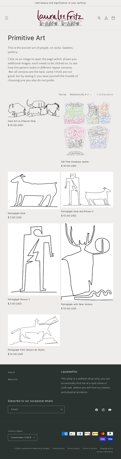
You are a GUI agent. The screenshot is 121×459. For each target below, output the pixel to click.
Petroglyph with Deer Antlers (76, 304)
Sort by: (63, 94)
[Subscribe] (61, 409)
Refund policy (58, 448)
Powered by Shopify (41, 448)
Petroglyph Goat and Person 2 (77, 211)
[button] (6, 18)
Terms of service (90, 448)
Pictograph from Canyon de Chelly (26, 350)
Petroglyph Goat (16, 213)
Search (11, 372)
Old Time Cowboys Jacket (75, 161)
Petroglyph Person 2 (19, 299)
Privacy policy (74, 448)
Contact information (105, 452)
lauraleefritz (27, 448)
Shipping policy (106, 448)
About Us (12, 379)
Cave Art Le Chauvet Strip (22, 121)
